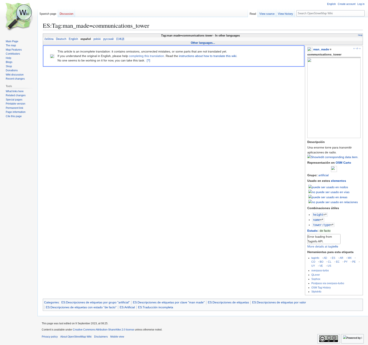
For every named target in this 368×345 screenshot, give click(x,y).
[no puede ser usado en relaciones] (333, 202)
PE (354, 261)
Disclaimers (101, 336)
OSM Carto (343, 162)
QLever (315, 274)
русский (108, 39)
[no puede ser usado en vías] (328, 192)
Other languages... (203, 42)
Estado (312, 230)
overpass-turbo (320, 270)
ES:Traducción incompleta (155, 307)
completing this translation (146, 56)
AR (341, 257)
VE (321, 265)
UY (313, 265)
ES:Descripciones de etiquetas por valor (279, 302)
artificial (323, 175)
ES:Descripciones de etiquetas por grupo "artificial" (95, 302)
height (318, 214)
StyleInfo (316, 291)
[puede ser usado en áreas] (327, 196)
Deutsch (61, 39)
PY (346, 261)
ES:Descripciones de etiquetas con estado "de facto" (81, 307)
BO (321, 261)
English (73, 39)
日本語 (120, 39)
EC (338, 261)
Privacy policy (50, 336)
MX (350, 257)
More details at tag (322, 246)
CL (329, 261)
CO (313, 261)
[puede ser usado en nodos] (328, 186)
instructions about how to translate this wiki (207, 56)
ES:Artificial (127, 307)
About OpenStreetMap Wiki (76, 336)
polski (97, 39)
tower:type (321, 225)
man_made (321, 49)
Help (360, 35)
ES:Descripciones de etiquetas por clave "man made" (169, 302)
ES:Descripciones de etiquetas (228, 302)
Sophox (315, 279)
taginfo (315, 257)
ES (333, 257)
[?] (148, 60)
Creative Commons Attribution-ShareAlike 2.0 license (103, 329)
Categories (51, 302)
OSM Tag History (321, 287)
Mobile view (117, 336)
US (329, 265)
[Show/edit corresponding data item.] (332, 157)
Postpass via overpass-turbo (327, 283)
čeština (49, 39)
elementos (338, 180)
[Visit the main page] (19, 17)
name (316, 219)
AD (325, 257)
